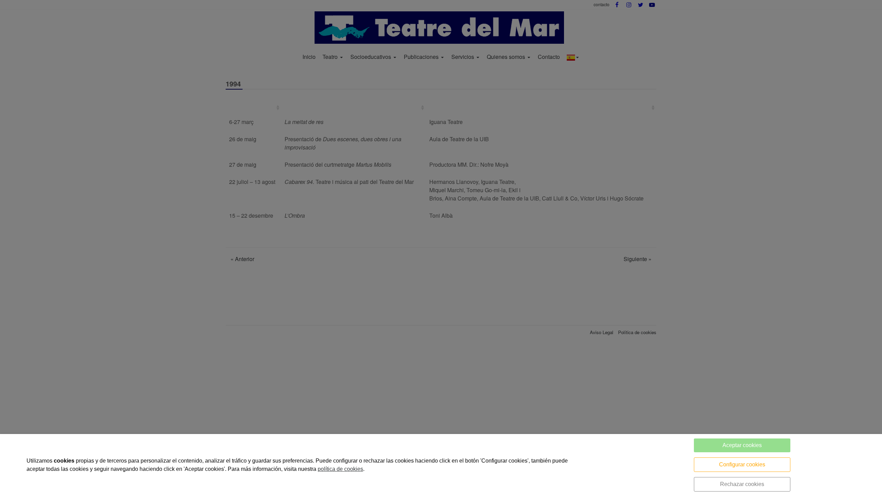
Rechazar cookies (742, 484)
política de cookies (340, 469)
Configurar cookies (742, 464)
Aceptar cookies (742, 445)
